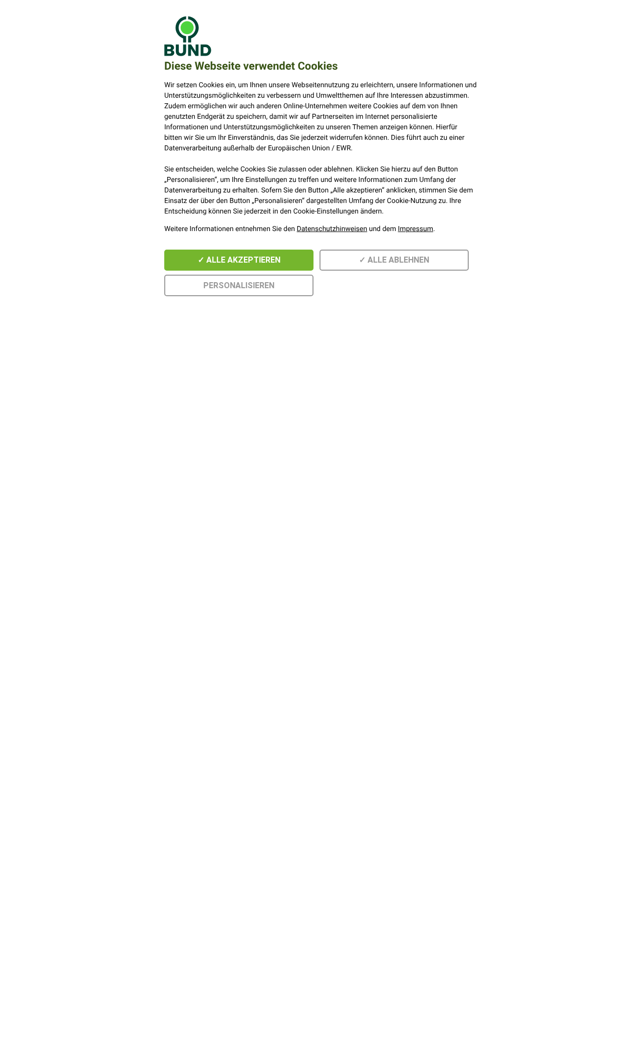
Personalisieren (238, 285)
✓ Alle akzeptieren (239, 260)
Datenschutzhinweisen (332, 229)
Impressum (415, 229)
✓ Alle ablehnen (394, 260)
